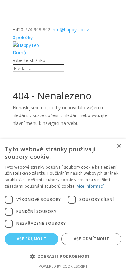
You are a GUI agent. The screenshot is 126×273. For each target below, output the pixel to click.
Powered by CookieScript (63, 266)
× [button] (118, 146)
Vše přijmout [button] (32, 239)
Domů (19, 52)
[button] (63, 256)
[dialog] (63, 206)
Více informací (90, 186)
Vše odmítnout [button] (91, 239)
